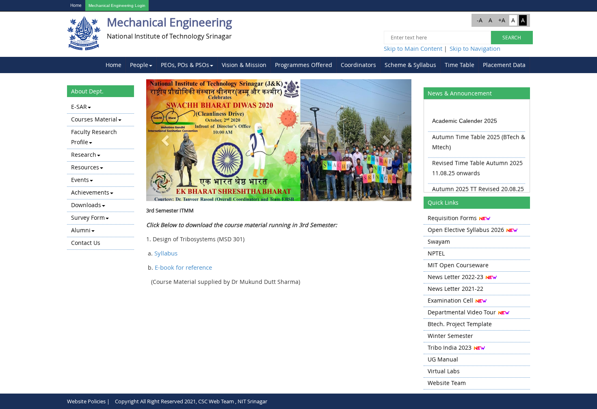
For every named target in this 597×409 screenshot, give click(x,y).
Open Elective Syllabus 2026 (466, 230)
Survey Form (88, 217)
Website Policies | (88, 401)
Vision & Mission (244, 65)
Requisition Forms (452, 218)
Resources (85, 167)
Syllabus (165, 253)
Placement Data (504, 65)
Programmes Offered (303, 65)
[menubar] (316, 65)
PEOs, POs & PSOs (185, 65)
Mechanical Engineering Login (117, 5)
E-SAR (79, 106)
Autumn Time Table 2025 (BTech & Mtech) (478, 139)
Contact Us (85, 243)
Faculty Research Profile (94, 137)
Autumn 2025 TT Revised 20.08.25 (478, 186)
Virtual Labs (444, 371)
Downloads (86, 205)
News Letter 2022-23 (455, 277)
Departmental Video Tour (462, 312)
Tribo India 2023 (450, 347)
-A (479, 20)
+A (501, 20)
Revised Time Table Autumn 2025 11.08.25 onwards (477, 165)
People (139, 65)
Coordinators (358, 65)
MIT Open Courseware (458, 265)
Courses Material (94, 119)
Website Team (447, 383)
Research (83, 154)
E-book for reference (183, 267)
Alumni (81, 230)
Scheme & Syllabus (410, 65)
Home (76, 5)
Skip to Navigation (475, 48)
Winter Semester (450, 336)
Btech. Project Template (460, 324)
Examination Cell (450, 300)
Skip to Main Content (413, 48)
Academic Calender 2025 (464, 118)
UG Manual (443, 359)
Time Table (459, 65)
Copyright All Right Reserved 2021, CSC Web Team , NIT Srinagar (191, 401)
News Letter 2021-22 (455, 288)
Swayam (439, 241)
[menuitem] (114, 65)
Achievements (90, 192)
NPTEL (436, 253)
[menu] (100, 175)
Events (80, 180)
